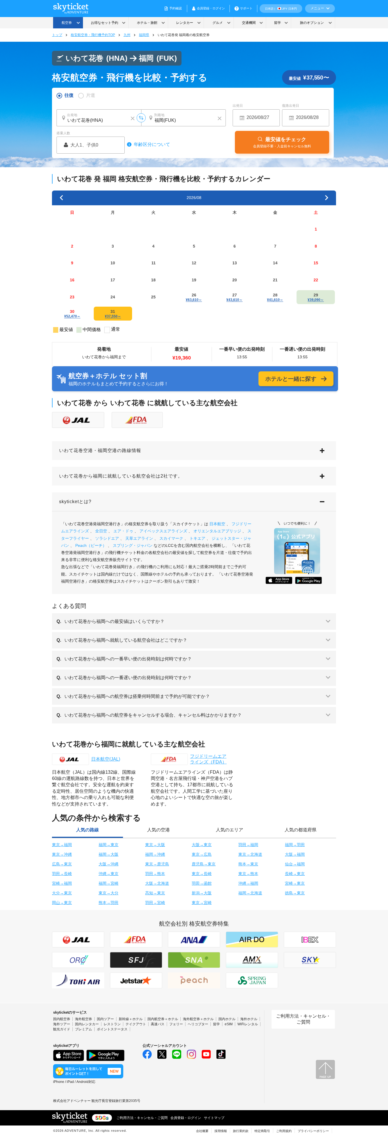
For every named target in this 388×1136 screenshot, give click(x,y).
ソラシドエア (107, 538)
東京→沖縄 (62, 854)
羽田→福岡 (248, 844)
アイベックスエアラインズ (163, 531)
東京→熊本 (248, 873)
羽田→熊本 (155, 873)
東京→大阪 (155, 844)
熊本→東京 (248, 864)
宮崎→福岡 (62, 883)
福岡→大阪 (108, 854)
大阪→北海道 (157, 883)
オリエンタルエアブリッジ (217, 531)
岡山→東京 (62, 902)
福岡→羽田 (295, 844)
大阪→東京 (202, 844)
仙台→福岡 (295, 864)
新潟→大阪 (202, 893)
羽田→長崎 (62, 873)
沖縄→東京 (108, 873)
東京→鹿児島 (157, 864)
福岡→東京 (108, 844)
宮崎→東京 (295, 883)
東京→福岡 (62, 844)
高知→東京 (155, 893)
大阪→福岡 (295, 854)
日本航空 (217, 524)
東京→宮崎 (202, 902)
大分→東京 (62, 893)
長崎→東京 (295, 873)
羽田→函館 (202, 883)
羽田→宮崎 (155, 902)
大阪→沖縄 (108, 864)
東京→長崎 (202, 873)
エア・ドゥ (123, 531)
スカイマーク (171, 538)
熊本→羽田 (108, 902)
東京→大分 (108, 893)
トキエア (197, 538)
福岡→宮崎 (108, 883)
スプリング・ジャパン (133, 545)
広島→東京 (62, 864)
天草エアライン (139, 538)
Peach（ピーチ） (91, 545)
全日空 (101, 531)
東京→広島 (202, 854)
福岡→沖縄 (155, 854)
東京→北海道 (250, 854)
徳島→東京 (295, 893)
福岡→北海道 (250, 893)
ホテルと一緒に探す (290, 379)
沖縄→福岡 (248, 883)
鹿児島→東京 (204, 864)
